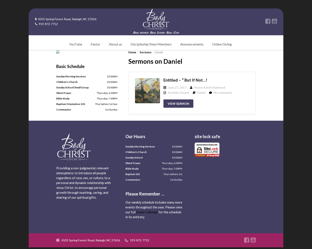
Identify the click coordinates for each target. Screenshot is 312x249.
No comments (223, 92)
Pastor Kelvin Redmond (209, 87)
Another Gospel (178, 92)
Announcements (192, 44)
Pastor (95, 44)
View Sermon (178, 103)
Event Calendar (147, 212)
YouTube (75, 44)
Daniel (201, 92)
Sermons (146, 52)
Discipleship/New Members (151, 44)
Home (132, 52)
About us (115, 44)
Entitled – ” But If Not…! (185, 80)
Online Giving (222, 44)
